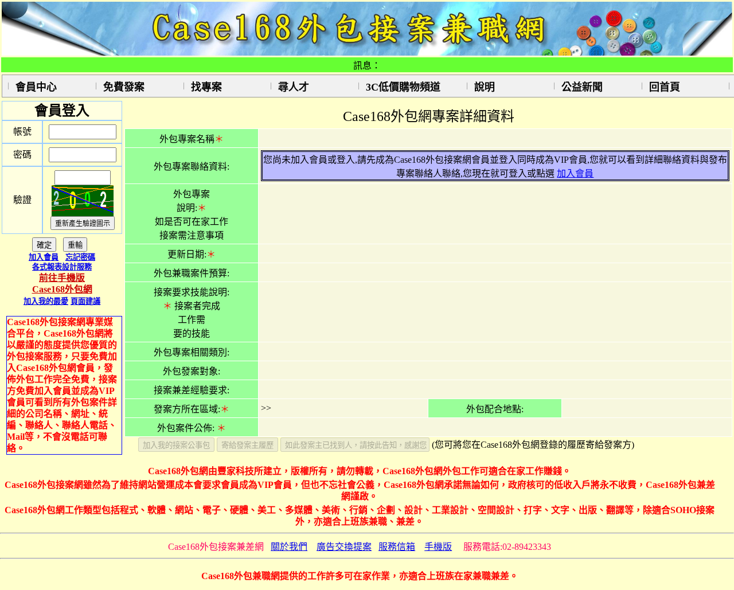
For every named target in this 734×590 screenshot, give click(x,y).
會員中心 (36, 87)
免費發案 (124, 87)
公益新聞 (582, 87)
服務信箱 (396, 547)
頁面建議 (85, 301)
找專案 (206, 87)
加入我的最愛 (46, 301)
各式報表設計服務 (62, 267)
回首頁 (664, 87)
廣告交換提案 (344, 547)
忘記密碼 (80, 257)
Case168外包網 (62, 289)
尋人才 (293, 87)
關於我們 (289, 547)
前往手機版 (62, 278)
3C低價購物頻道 (403, 87)
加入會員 (43, 257)
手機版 (438, 547)
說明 (484, 87)
